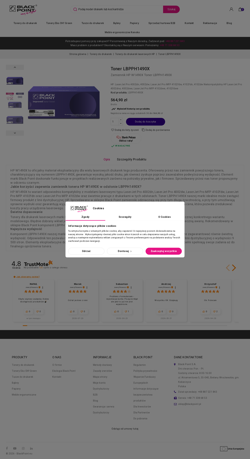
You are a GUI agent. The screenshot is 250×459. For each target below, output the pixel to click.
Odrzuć (86, 251)
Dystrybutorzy (101, 388)
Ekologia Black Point (64, 371)
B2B (95, 394)
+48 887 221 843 (175, 41)
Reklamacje (210, 23)
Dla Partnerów (142, 412)
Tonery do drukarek (25, 23)
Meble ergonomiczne (24, 394)
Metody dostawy (102, 365)
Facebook (7, 449)
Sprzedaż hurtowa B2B (161, 23)
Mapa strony (100, 376)
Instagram (23, 449)
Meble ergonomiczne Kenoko (122, 32)
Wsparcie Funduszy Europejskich (145, 379)
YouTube (15, 449)
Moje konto (99, 382)
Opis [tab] (107, 159)
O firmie (57, 365)
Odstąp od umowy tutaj (125, 428)
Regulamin (140, 365)
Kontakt (189, 23)
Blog (229, 23)
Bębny (117, 23)
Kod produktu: (119, 92)
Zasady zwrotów (102, 371)
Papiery (134, 23)
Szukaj (171, 9)
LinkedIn (32, 449)
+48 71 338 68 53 (169, 45)
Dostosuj (124, 251)
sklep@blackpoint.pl (189, 404)
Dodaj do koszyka (145, 121)
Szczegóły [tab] (125, 217)
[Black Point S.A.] (23, 9)
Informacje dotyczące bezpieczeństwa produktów (146, 394)
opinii (53, 267)
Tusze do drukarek (93, 23)
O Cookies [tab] (164, 217)
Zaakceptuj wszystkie (164, 251)
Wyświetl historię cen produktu (131, 109)
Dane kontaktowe (188, 357)
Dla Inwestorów (142, 406)
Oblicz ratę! (126, 140)
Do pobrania (140, 418)
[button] (233, 268)
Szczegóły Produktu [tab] (131, 159)
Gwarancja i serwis (103, 406)
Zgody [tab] (85, 217)
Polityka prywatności (145, 371)
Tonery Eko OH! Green (59, 23)
